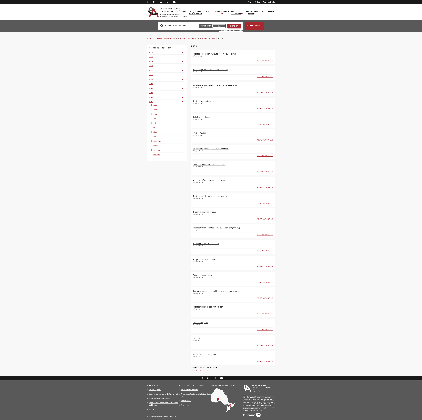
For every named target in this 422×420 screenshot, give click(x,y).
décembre (156, 155)
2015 (151, 102)
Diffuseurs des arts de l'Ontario (206, 243)
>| (207, 370)
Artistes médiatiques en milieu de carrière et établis (215, 85)
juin (154, 128)
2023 (151, 66)
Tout (219, 26)
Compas (196, 338)
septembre (157, 141)
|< (192, 370)
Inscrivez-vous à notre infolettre (192, 385)
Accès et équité (222, 11)
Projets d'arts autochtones (204, 259)
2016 (151, 97)
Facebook (147, 2)
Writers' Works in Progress (204, 354)
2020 (151, 79)
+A (250, 2)
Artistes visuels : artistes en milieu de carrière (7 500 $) (216, 228)
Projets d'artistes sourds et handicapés (210, 196)
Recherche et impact (252, 12)
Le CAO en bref (267, 11)
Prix (207, 11)
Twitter (154, 2)
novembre (156, 150)
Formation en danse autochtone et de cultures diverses (216, 291)
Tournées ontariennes (202, 275)
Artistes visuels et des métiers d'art (208, 307)
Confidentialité (186, 401)
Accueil (149, 38)
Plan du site (185, 405)
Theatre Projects (200, 322)
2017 (151, 93)
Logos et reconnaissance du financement (163, 394)
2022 (151, 70)
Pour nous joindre (269, 2)
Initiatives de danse (201, 117)
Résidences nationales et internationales (210, 69)
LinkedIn (161, 2)
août (154, 137)
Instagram (167, 2)
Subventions (205, 26)
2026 (151, 52)
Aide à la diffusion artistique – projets (209, 180)
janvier (155, 105)
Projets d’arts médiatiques (204, 212)
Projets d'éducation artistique (205, 101)
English (257, 2)
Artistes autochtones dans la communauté (211, 149)
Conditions (153, 409)
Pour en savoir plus (265, 61)
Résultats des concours (208, 38)
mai (154, 123)
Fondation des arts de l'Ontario (159, 398)
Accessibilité (153, 385)
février (155, 109)
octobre (155, 146)
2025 (151, 57)
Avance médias (199, 133)
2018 (151, 88)
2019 (151, 84)
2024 (151, 61)
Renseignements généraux (187, 38)
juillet (155, 132)
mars (155, 114)
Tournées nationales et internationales (209, 164)
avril (154, 119)
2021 (151, 75)
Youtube (174, 2)
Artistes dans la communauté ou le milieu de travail (214, 54)
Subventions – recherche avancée (231, 31)
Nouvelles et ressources (236, 12)
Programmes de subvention (195, 12)
